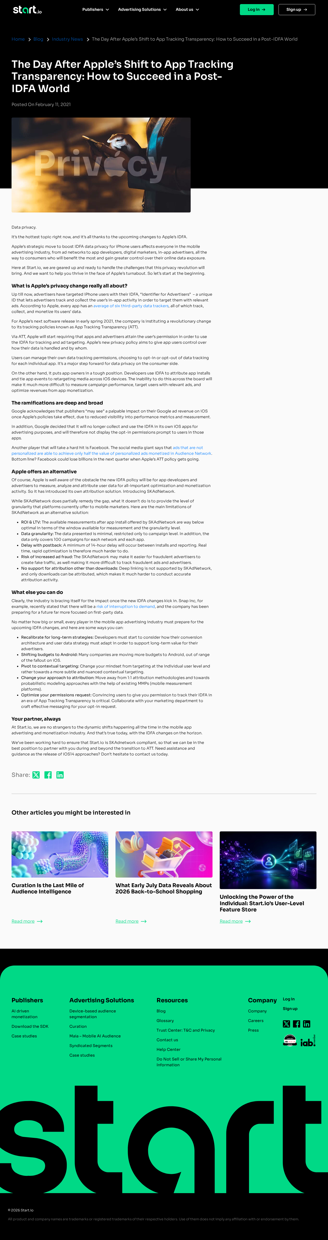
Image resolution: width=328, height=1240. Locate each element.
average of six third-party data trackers (131, 305)
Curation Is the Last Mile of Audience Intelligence (48, 888)
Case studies (24, 1036)
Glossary (165, 1020)
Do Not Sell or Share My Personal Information (189, 1062)
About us (184, 9)
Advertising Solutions (139, 9)
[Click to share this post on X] (36, 774)
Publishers (92, 9)
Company (257, 1011)
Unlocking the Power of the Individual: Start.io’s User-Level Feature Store (262, 903)
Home (18, 39)
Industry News (67, 39)
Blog (38, 39)
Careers (256, 1020)
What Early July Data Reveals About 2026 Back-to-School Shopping (163, 888)
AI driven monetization (24, 1014)
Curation (78, 1026)
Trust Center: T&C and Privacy (186, 1030)
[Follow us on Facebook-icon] (297, 1024)
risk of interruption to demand (126, 606)
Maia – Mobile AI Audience (95, 1036)
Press (253, 1030)
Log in (254, 9)
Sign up (293, 9)
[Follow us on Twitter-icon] (287, 1024)
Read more (23, 921)
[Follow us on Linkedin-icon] (307, 1024)
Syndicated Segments (91, 1045)
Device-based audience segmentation (92, 1014)
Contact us (167, 1039)
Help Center (169, 1049)
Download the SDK (30, 1026)
